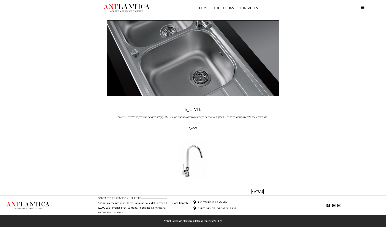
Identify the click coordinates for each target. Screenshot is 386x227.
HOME (203, 8)
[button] (257, 191)
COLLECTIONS (224, 8)
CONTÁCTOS (249, 8)
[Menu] (362, 7)
